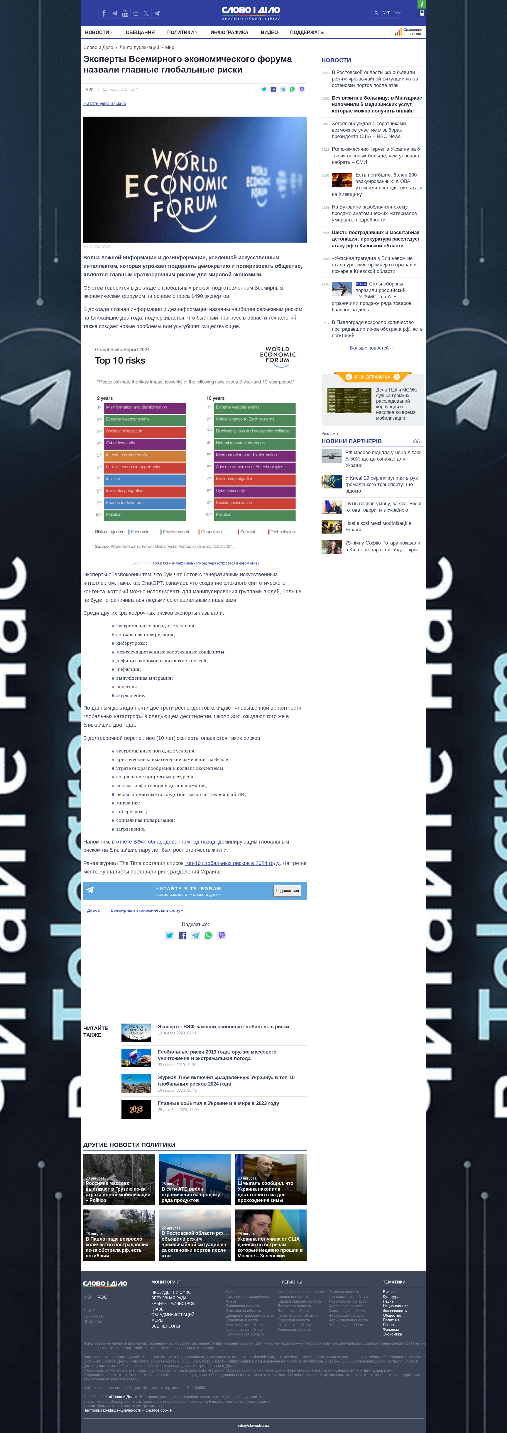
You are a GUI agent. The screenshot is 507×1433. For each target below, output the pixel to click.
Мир (169, 47)
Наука (388, 1301)
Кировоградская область (299, 1301)
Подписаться (287, 890)
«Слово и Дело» (123, 1397)
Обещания (140, 32)
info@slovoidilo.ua (253, 1425)
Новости (97, 32)
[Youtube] (125, 13)
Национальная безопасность (395, 1308)
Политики (180, 32)
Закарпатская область (246, 1329)
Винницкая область (243, 1306)
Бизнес (389, 1292)
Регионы (292, 1282)
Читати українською (104, 103)
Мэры (157, 1320)
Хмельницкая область (348, 1310)
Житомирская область (246, 1325)
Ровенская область (294, 1329)
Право (388, 1325)
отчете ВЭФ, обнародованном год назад (165, 842)
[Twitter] (146, 13)
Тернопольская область (350, 1296)
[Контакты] (422, 13)
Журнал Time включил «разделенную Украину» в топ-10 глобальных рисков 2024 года (226, 1084)
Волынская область (243, 1310)
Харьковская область (347, 1301)
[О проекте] (422, 4)
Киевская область (293, 1296)
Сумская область (344, 1292)
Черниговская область (348, 1320)
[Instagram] (135, 13)
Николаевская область (298, 1315)
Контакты (93, 1316)
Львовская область (295, 1310)
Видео (269, 32)
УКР (387, 13)
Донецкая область (242, 1320)
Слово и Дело (98, 47)
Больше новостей (369, 347)
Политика (391, 1320)
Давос (93, 910)
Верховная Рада (169, 1298)
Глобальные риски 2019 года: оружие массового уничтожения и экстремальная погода (217, 1058)
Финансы (391, 1329)
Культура (391, 1296)
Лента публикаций (139, 47)
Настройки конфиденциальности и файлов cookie (127, 1410)
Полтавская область (296, 1325)
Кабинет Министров (173, 1303)
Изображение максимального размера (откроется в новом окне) (205, 563)
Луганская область (294, 1306)
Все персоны (165, 1326)
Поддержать (307, 32)
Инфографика (230, 32)
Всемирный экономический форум (147, 910)
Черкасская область (346, 1315)
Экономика (392, 1334)
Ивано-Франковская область (303, 1292)
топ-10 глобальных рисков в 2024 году (232, 863)
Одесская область (294, 1320)
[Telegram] (114, 13)
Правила (92, 1322)
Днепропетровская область (250, 1315)
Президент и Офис (171, 1292)
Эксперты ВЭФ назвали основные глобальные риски (223, 1029)
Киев (230, 1292)
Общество (392, 1315)
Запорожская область (245, 1334)
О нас (89, 1311)
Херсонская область (347, 1306)
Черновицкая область (348, 1325)
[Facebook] (104, 13)
